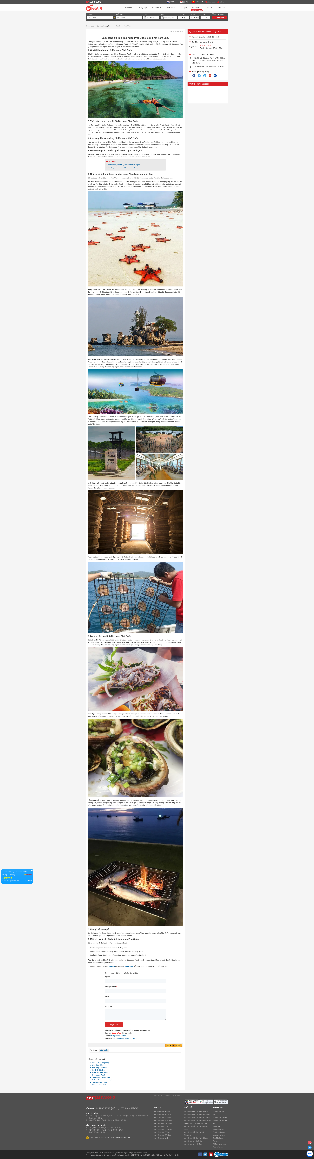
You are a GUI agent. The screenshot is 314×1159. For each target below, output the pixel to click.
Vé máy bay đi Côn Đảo (162, 1135)
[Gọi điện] (310, 1143)
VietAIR (112, 966)
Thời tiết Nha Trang (99, 1082)
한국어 (185, 2)
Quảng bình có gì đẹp (100, 1063)
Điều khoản (158, 1096)
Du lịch (184, 8)
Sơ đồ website (177, 1096)
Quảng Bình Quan (98, 1085)
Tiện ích (221, 8)
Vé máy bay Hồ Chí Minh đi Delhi (196, 1112)
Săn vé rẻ (171, 8)
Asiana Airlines (218, 1147)
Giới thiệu (128, 8)
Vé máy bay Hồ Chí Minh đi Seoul (196, 1138)
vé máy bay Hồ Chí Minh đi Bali (195, 1123)
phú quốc (104, 1050)
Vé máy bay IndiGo (220, 1117)
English (172, 2)
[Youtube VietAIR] (210, 75)
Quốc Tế (188, 1107)
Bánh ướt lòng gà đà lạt (101, 1072)
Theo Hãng (218, 1107)
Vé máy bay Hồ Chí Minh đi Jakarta (196, 1117)
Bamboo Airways (219, 1132)
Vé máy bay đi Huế (161, 1126)
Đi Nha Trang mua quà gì (101, 1080)
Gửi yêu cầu (113, 1025)
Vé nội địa (142, 8)
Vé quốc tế (157, 8)
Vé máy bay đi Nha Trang (163, 1120)
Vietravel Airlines (219, 1135)
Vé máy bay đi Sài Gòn (162, 1114)
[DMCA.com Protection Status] (173, 1045)
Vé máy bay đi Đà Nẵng (162, 1117)
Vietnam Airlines (218, 1129)
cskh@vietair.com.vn (118, 1036)
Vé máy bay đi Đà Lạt (162, 1132)
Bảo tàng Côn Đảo (99, 1068)
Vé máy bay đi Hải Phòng (163, 1123)
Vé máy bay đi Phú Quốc (163, 1129)
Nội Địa (157, 1107)
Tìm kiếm (219, 18)
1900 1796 (116, 1033)
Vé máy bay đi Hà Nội (162, 1112)
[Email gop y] (215, 75)
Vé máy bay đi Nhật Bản (193, 1144)
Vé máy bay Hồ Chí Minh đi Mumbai (197, 1114)
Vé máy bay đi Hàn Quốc (193, 1141)
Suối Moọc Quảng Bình (100, 1077)
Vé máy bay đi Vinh (161, 1138)
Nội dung (109, 1006)
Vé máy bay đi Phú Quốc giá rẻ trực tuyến (124, 165)
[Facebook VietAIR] (193, 75)
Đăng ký (223, 2)
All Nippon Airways (219, 1144)
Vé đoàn (195, 8)
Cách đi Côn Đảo (98, 1070)
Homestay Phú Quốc (99, 1075)
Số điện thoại (111, 987)
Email (107, 996)
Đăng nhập (211, 2)
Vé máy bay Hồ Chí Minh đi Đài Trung (197, 1120)
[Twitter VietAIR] (199, 75)
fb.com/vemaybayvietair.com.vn (125, 1038)
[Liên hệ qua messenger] (310, 1148)
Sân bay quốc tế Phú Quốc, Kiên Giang (123, 168)
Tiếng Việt (199, 2)
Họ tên (108, 977)
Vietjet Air (216, 1126)
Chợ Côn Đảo (97, 1065)
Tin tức (209, 8)
